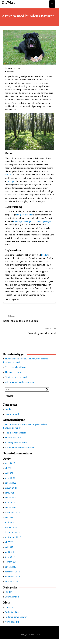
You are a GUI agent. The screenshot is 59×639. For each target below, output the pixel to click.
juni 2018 (9, 517)
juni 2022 (9, 473)
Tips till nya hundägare (15, 367)
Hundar (8, 409)
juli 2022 (9, 468)
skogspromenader (24, 214)
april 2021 (9, 492)
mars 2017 (10, 556)
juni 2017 (9, 547)
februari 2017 (11, 561)
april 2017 (9, 552)
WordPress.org (12, 621)
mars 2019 (10, 502)
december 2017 (12, 532)
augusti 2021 (11, 487)
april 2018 (9, 522)
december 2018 (12, 512)
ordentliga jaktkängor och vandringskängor (32, 221)
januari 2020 (10, 497)
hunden (44, 255)
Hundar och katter (13, 372)
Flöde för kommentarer (16, 616)
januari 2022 (10, 482)
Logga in (9, 607)
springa (11, 181)
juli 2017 (9, 542)
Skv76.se (8, 2)
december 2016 (12, 571)
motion (8, 174)
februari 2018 (11, 527)
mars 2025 (10, 463)
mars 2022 (10, 477)
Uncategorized (13, 299)
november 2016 (12, 576)
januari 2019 (10, 507)
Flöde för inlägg (12, 612)
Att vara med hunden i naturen (19, 382)
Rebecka (10, 71)
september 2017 (13, 537)
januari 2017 (10, 566)
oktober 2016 (11, 581)
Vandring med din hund (16, 377)
